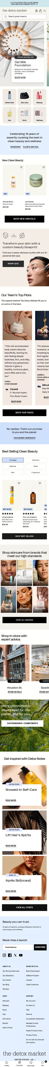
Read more (11, 800)
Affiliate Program (32, 975)
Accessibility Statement (35, 1019)
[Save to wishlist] (21, 167)
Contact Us (30, 1005)
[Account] (36, 10)
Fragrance (36, 472)
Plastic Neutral (31, 147)
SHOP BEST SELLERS (24, 536)
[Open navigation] (44, 10)
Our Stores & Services (11, 971)
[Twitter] (15, 955)
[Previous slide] (2, 50)
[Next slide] (46, 50)
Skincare (35, 460)
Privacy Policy (31, 1035)
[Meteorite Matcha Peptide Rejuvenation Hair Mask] (35, 180)
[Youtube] (20, 955)
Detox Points (7, 1027)
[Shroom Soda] (13, 180)
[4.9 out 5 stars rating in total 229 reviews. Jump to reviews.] (8, 513)
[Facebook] (9, 955)
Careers (29, 980)
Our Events (7, 980)
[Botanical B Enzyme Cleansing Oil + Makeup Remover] (33, 495)
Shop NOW (16, 402)
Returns (29, 1014)
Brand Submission (33, 971)
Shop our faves (25, 413)
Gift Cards (7, 1019)
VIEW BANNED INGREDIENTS (24, 438)
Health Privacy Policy (34, 1030)
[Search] (5, 16)
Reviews (6, 989)
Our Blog (6, 984)
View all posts (24, 908)
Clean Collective (32, 984)
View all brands (24, 620)
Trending (12, 460)
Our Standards (8, 975)
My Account (30, 1001)
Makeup (13, 466)
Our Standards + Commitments (22, 723)
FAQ (27, 1010)
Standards (15, 147)
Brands (5, 1023)
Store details (15, 692)
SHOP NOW (20, 78)
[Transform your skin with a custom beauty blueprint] (24, 258)
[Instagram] (4, 955)
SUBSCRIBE (40, 947)
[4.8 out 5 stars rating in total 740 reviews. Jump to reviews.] (29, 513)
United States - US (24, 1060)
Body (36, 466)
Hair (13, 472)
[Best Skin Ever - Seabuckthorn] (12, 495)
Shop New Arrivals (24, 219)
